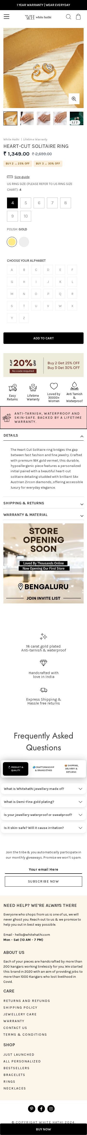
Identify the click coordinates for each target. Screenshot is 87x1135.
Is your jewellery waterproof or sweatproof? (38, 815)
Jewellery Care (20, 1014)
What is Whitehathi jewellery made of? (34, 789)
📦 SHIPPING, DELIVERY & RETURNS (71, 768)
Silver (24, 242)
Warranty (13, 1021)
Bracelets (14, 1075)
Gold (12, 242)
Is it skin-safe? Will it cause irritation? (34, 828)
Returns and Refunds (26, 1001)
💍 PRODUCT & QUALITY (15, 769)
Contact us (15, 1028)
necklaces (14, 1088)
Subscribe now (43, 881)
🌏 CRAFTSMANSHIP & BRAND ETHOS (43, 769)
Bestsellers (16, 1068)
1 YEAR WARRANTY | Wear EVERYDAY (43, 5)
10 (26, 216)
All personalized (22, 1061)
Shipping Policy (20, 1008)
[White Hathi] (37, 17)
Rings (9, 1082)
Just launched (19, 1055)
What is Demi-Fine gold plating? (29, 802)
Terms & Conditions (25, 1035)
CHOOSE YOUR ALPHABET (26, 261)
